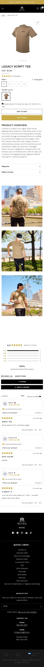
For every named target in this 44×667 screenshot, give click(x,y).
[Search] (38, 8)
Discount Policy (22, 559)
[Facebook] (13, 533)
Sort (22, 396)
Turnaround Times (22, 562)
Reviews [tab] (7, 376)
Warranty (22, 578)
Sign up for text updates (27, 612)
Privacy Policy (6, 654)
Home (3, 15)
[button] (11, 76)
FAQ (22, 565)
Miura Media (22, 575)
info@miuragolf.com (22, 632)
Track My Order (22, 553)
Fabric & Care (7, 172)
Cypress (6, 96)
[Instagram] (22, 533)
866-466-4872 (22, 625)
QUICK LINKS (21, 544)
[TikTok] (31, 533)
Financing (22, 571)
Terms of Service (18, 654)
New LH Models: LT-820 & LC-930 (22, 2)
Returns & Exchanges (22, 556)
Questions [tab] (20, 376)
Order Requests (22, 568)
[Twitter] (17, 533)
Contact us (22, 550)
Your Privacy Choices (36, 654)
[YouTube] (26, 533)
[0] (41, 8)
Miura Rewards (22, 581)
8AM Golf (26, 660)
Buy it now (22, 118)
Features (5, 166)
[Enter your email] (40, 606)
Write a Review (23, 387)
